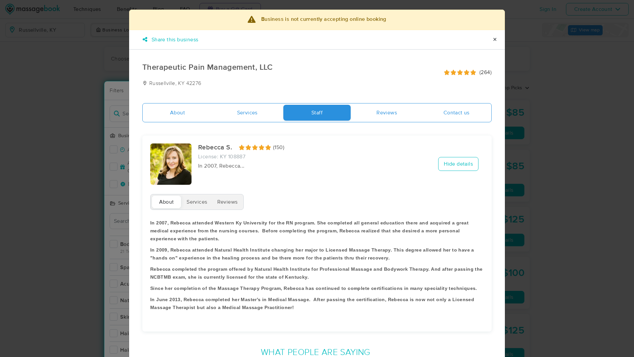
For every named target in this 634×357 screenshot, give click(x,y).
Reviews (386, 112)
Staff (317, 112)
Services (247, 112)
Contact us (456, 112)
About (177, 112)
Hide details (458, 164)
